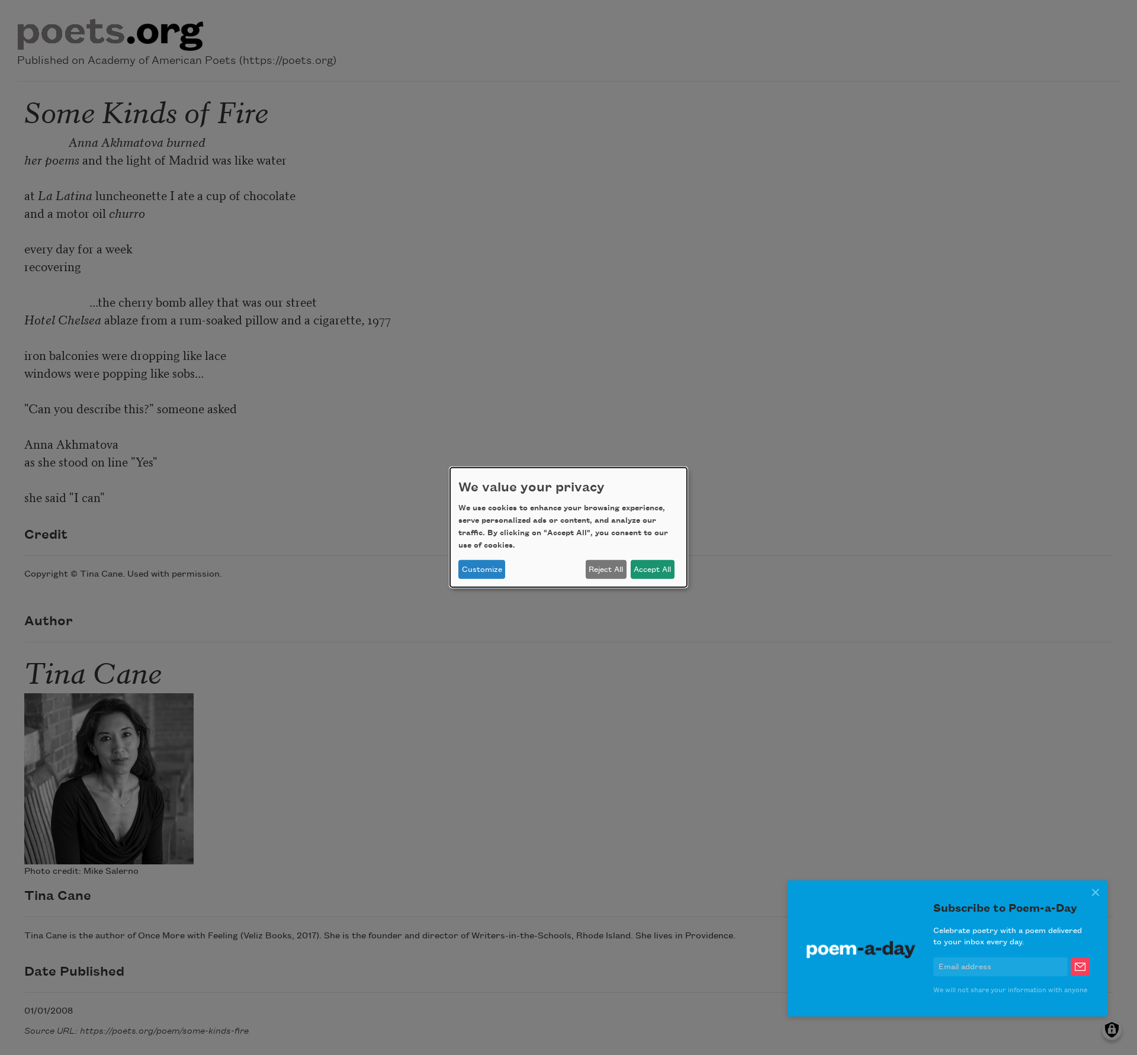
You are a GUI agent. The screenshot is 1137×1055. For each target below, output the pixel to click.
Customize (482, 569)
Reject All (606, 569)
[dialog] (568, 527)
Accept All (652, 569)
